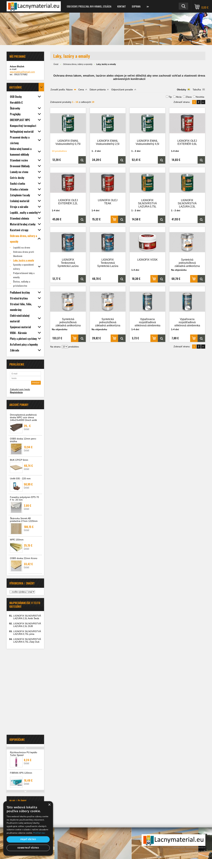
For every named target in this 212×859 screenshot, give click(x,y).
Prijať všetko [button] (28, 839)
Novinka (200, 96)
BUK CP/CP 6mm (19, 460)
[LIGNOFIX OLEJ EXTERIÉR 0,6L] (187, 123)
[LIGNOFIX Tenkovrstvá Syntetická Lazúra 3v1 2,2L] (108, 242)
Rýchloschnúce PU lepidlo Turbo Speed (23, 753)
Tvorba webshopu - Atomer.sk (191, 851)
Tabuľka (197, 89)
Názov (69, 89)
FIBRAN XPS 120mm (21, 772)
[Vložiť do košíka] (114, 219)
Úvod (55, 64)
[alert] (28, 828)
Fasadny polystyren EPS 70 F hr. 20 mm (24, 498)
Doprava (136, 6)
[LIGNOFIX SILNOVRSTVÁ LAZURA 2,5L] (187, 182)
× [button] (49, 805)
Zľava (189, 96)
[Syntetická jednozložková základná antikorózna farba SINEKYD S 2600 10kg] (187, 242)
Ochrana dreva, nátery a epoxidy (77, 64)
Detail (26, 429)
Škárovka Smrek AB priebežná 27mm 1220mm (24, 519)
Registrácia (16, 392)
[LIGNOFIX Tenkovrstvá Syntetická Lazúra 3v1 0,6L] (68, 242)
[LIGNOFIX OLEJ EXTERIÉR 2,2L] (68, 182)
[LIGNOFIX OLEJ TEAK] (108, 182)
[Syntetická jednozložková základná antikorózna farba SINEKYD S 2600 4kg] (108, 301)
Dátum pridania (98, 89)
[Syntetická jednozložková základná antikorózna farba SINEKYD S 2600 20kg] (68, 301)
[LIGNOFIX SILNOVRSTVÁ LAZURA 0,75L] (147, 182)
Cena (81, 89)
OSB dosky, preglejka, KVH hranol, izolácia (89, 6)
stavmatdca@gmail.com (22, 71)
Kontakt (121, 6)
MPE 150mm (17, 539)
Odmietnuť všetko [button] (28, 847)
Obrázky (181, 89)
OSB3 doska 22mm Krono (23, 558)
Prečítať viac (39, 832)
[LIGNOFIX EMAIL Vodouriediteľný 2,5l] (108, 123)
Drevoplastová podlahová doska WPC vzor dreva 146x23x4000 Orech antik (23, 417)
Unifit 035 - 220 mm (20, 478)
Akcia (179, 96)
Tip (170, 96)
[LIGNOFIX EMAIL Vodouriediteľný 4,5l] (147, 123)
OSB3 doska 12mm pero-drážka (23, 440)
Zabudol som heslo (20, 389)
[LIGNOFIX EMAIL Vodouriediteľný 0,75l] (68, 123)
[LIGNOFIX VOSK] (147, 242)
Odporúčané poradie (122, 89)
